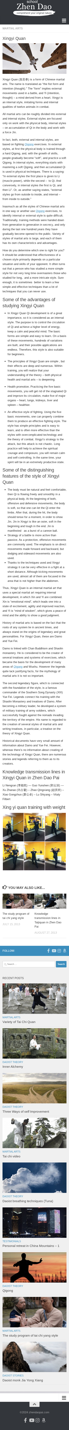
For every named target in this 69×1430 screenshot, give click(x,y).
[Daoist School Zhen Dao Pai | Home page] (34, 8)
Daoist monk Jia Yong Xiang (23, 1380)
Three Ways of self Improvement (26, 1111)
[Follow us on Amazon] (64, 951)
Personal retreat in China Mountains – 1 (31, 1246)
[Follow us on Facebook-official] (48, 951)
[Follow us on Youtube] (54, 951)
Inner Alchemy (13, 1066)
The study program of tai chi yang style (30, 1335)
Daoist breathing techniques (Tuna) (28, 1201)
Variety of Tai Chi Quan (19, 1022)
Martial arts (13, 28)
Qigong (29, 144)
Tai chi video (11, 1156)
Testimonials (12, 1241)
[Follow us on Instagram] (59, 951)
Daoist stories (13, 1375)
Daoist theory (13, 1062)
